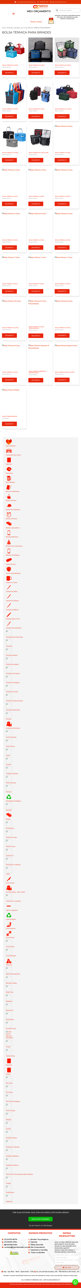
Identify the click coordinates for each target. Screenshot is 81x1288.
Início (4, 28)
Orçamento (9, 72)
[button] (13, 13)
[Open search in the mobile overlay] (67, 10)
